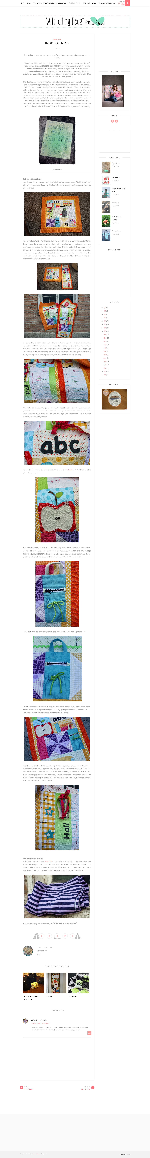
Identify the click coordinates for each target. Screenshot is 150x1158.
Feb (105, 365)
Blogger (124, 4)
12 (105, 372)
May (105, 355)
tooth (70, 470)
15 (105, 324)
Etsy (29, 3)
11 (105, 375)
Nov (105, 338)
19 (105, 311)
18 (105, 314)
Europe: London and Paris (118, 190)
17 (105, 318)
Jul (105, 348)
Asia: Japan (115, 203)
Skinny (49, 996)
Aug (105, 345)
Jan (105, 368)
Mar (105, 361)
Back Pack (57, 39)
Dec (105, 335)
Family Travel (74, 3)
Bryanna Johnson (39, 1020)
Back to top (124, 1154)
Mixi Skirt (48, 862)
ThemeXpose (36, 1154)
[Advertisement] (75, 1132)
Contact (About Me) (106, 3)
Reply (89, 1033)
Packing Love (116, 231)
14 (105, 328)
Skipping (72, 996)
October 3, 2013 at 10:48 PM (40, 1023)
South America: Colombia (117, 218)
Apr (105, 358)
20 (105, 308)
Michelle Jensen (45, 947)
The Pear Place (89, 3)
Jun (105, 351)
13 (105, 331)
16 (105, 321)
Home (22, 3)
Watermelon (116, 177)
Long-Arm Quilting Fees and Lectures (50, 3)
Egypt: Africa (116, 163)
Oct (105, 341)
